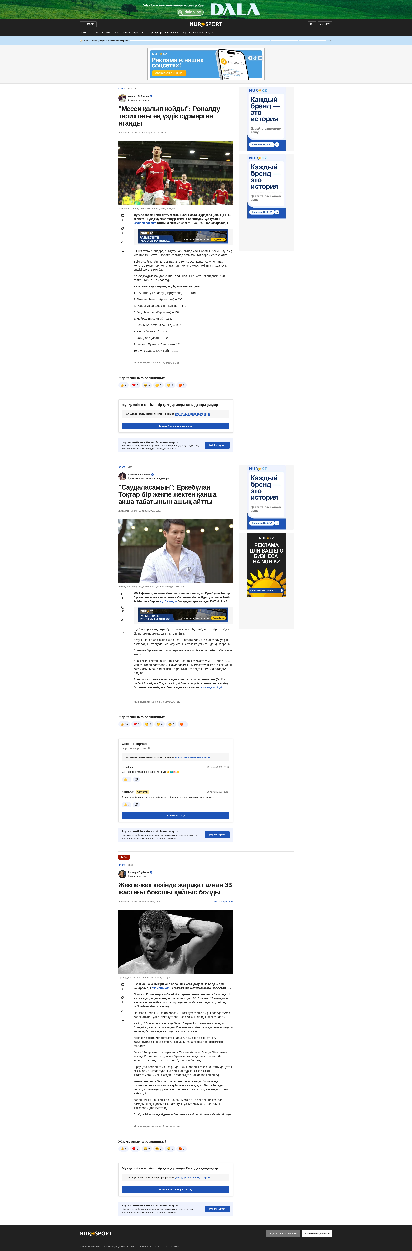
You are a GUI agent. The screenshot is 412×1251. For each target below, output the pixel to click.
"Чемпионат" (160, 988)
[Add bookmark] (123, 253)
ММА (108, 32)
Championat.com (145, 223)
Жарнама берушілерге (317, 1233)
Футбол (99, 32)
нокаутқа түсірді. (211, 687)
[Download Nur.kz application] (206, 9)
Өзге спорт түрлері (152, 32)
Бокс (116, 32)
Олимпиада (171, 32)
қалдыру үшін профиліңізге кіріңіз (192, 413)
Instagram (219, 445)
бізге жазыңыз (171, 362)
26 (126, 724)
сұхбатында (169, 601)
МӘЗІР (90, 24)
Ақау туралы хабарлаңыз (283, 1233)
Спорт (84, 32)
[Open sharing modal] (122, 242)
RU (311, 24)
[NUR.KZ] (206, 24)
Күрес (136, 32)
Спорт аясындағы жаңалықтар (197, 32)
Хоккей (126, 32)
